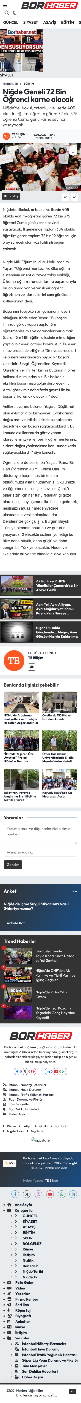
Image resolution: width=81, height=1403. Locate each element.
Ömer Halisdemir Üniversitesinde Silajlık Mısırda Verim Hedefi (58, 757)
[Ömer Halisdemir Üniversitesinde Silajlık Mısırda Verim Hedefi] (59, 740)
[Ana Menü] (5, 5)
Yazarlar (22, 1293)
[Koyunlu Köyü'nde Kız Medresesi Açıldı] (59, 779)
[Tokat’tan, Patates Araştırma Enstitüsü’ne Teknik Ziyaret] (21, 779)
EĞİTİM (67, 22)
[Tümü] (75, 891)
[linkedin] (73, 1194)
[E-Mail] (31, 667)
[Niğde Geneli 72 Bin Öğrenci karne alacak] (40, 167)
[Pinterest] (32, 1071)
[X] (25, 1071)
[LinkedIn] (48, 1071)
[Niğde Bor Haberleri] (49, 5)
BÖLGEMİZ (31, 1243)
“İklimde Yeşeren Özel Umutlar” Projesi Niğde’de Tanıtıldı (19, 757)
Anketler (22, 1321)
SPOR (27, 1238)
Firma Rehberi (27, 1299)
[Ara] (7, 13)
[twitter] (26, 1194)
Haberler (10, 84)
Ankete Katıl (16, 923)
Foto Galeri (24, 1282)
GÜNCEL (10, 22)
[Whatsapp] (63, 1071)
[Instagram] (40, 1071)
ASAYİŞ (49, 22)
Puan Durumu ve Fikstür (26, 1099)
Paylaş (13, 196)
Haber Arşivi (17, 1114)
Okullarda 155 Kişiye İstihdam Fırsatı (56, 717)
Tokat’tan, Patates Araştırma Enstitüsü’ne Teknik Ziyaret (20, 796)
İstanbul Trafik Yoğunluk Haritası (31, 1095)
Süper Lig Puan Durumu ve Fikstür (50, 1360)
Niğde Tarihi (15, 1131)
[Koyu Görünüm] (14, 13)
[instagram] (38, 1194)
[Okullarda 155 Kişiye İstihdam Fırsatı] (59, 701)
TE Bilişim (35, 657)
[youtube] (50, 1194)
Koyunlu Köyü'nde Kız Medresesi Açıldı (57, 794)
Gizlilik (43, 1126)
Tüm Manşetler (19, 1104)
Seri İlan (22, 1304)
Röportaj (23, 1310)
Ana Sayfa (23, 1204)
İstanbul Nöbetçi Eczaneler (27, 1085)
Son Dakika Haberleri (24, 1109)
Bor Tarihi (61, 1126)
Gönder (13, 864)
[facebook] (15, 1194)
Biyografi (23, 1315)
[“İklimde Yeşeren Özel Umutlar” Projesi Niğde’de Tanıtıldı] (21, 740)
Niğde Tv (37, 1131)
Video (20, 1288)
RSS (11, 1163)
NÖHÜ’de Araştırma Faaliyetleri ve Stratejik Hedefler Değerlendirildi (21, 719)
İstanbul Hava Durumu (25, 1089)
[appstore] (40, 1140)
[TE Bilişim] (14, 660)
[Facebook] (17, 1071)
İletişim (27, 1126)
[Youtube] (56, 1071)
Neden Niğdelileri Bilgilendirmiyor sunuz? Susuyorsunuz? (35, 1395)
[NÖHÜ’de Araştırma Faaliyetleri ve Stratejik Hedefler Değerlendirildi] (21, 701)
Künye (11, 1126)
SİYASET (30, 22)
